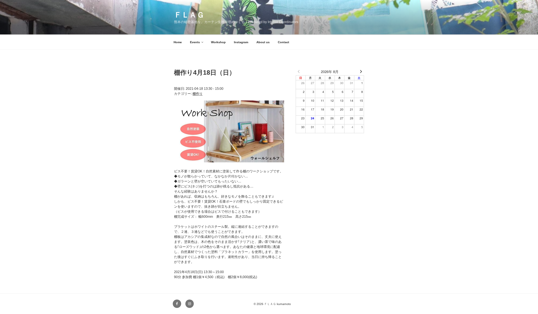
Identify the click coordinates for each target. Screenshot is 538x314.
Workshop (218, 42)
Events (195, 42)
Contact (283, 42)
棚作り (198, 93)
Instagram (241, 42)
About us (263, 42)
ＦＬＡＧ (189, 14)
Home (178, 42)
